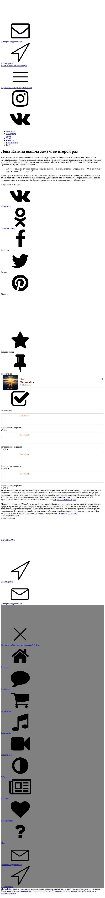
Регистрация (21, 66)
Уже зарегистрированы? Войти (25, 645)
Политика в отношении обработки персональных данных (26, 891)
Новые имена (12, 143)
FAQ (8, 145)
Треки (8, 136)
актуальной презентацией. (64, 499)
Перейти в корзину (9, 88)
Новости (10, 140)
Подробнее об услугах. (68, 513)
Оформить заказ (25, 88)
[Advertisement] (52, 313)
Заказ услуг (11, 133)
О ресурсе (10, 131)
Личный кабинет (8, 66)
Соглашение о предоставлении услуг (68, 891)
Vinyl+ (9, 138)
